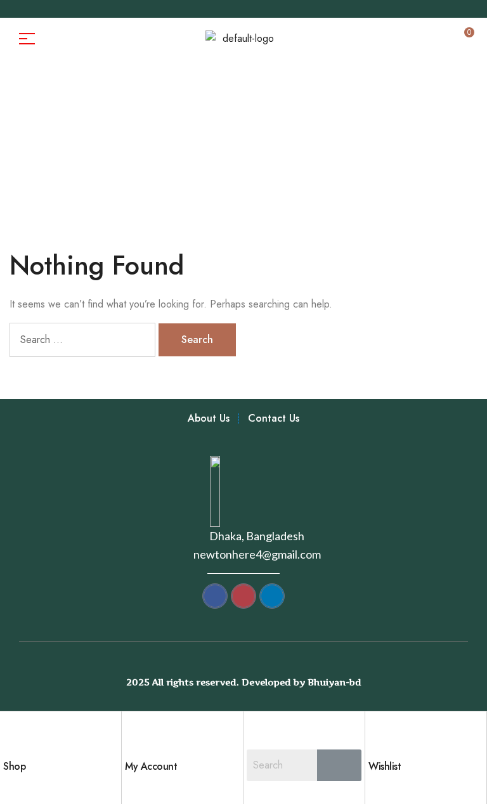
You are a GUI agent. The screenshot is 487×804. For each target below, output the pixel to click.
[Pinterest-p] (41, 9)
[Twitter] (80, 9)
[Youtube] (100, 9)
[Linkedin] (120, 9)
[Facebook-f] (21, 9)
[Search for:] (84, 339)
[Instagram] (61, 9)
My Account (151, 766)
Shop (14, 766)
